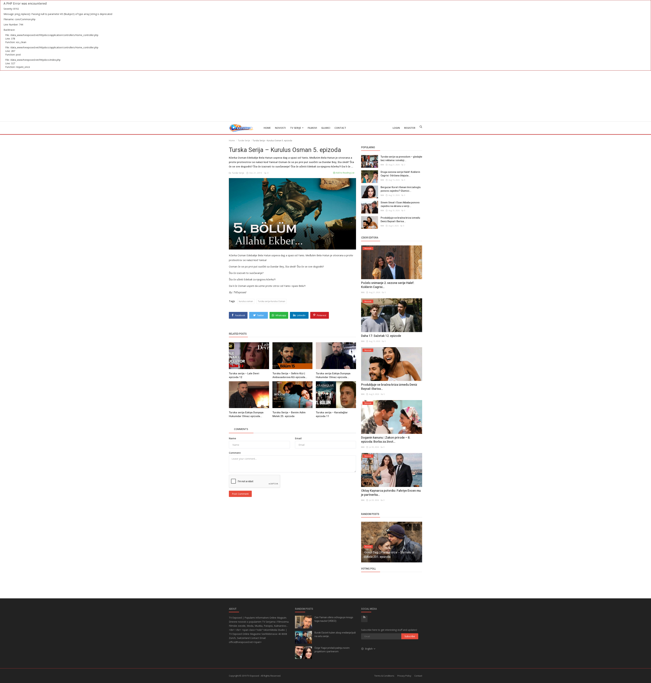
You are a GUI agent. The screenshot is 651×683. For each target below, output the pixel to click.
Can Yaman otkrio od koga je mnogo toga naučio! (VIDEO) (333, 619)
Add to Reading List (344, 172)
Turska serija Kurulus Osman (271, 301)
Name (232, 438)
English (369, 648)
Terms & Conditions (384, 675)
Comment (235, 452)
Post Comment (240, 493)
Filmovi (312, 127)
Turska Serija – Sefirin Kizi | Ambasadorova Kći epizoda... (289, 375)
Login (396, 127)
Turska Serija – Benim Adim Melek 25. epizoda (288, 414)
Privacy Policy (404, 675)
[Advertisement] (325, 96)
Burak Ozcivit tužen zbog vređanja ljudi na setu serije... (335, 634)
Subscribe (410, 636)
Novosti (280, 127)
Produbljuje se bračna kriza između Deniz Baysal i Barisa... (400, 219)
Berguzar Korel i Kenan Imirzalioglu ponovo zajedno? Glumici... (401, 189)
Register (409, 127)
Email (298, 438)
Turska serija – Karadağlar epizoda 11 (332, 414)
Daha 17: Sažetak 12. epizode (381, 336)
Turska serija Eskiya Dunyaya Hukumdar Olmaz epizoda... (333, 375)
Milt (382, 164)
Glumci (325, 127)
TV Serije (296, 127)
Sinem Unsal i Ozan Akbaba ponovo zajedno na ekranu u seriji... (400, 204)
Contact (340, 127)
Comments (241, 429)
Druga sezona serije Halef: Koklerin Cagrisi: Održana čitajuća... (400, 174)
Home (267, 127)
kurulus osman (246, 301)
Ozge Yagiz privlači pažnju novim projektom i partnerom (332, 650)
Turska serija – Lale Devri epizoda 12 (244, 375)
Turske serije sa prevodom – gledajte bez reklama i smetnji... (401, 158)
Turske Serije (244, 140)
